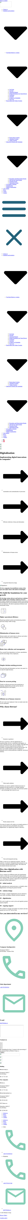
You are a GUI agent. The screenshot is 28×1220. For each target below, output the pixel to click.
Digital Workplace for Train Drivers (18, 93)
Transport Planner (13, 92)
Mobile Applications (11, 187)
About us (5, 9)
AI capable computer (11, 184)
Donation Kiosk (13, 181)
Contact (5, 192)
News (4, 190)
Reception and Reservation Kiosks (17, 178)
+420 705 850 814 (4, 987)
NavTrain (11, 89)
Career (4, 191)
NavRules (11, 95)
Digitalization (9, 185)
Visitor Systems (13, 140)
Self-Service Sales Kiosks (15, 180)
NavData (11, 96)
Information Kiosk (13, 183)
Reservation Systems (14, 137)
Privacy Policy (3, 1215)
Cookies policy (3, 1218)
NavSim (11, 91)
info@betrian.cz (4, 1023)
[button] (14, 223)
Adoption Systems (13, 139)
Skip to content (3, 0)
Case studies (6, 188)
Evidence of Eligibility (14, 98)
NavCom (11, 99)
